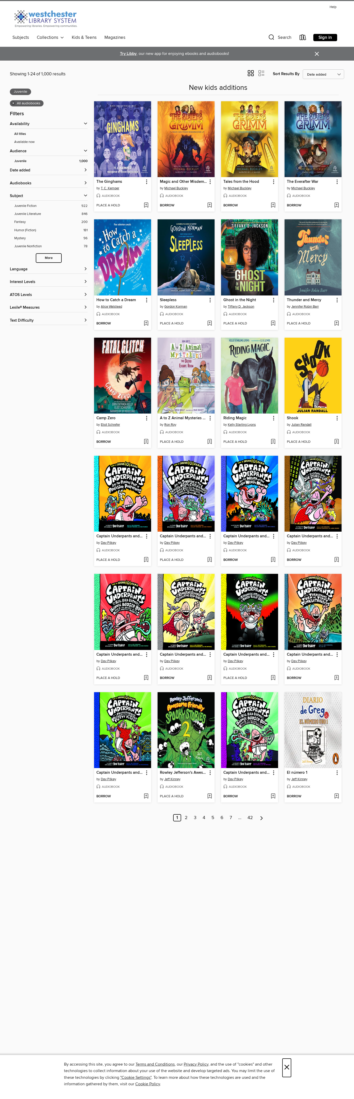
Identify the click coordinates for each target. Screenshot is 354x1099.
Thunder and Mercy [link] (304, 300)
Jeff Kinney (172, 779)
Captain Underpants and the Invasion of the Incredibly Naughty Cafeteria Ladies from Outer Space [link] (183, 536)
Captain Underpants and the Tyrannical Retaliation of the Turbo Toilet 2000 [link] (247, 654)
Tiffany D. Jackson (241, 307)
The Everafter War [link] (302, 181)
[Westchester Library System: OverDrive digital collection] (48, 18)
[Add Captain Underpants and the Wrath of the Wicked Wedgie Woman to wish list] (273, 560)
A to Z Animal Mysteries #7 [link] (183, 418)
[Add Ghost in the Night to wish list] (273, 323)
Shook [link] (292, 418)
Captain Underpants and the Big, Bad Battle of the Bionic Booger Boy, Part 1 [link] (120, 654)
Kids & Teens (84, 37)
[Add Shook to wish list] (336, 442)
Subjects (20, 37)
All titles (20, 134)
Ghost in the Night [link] (239, 300)
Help (333, 7)
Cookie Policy (147, 1084)
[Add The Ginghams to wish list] (146, 205)
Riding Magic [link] (234, 418)
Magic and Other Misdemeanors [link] (183, 181)
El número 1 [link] (297, 772)
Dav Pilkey (108, 543)
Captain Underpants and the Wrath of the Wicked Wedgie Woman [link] (247, 536)
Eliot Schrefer (110, 425)
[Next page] (262, 818)
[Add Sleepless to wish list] (209, 323)
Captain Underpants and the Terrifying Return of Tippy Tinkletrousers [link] (310, 654)
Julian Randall (301, 425)
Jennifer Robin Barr (305, 307)
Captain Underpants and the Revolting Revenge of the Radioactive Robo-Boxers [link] (183, 654)
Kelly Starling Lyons (242, 425)
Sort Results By (286, 73)
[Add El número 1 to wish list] (336, 796)
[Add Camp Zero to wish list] (146, 442)
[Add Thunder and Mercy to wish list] (336, 323)
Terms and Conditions (155, 1064)
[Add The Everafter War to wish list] (336, 205)
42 (250, 818)
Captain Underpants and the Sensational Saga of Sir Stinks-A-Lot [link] (310, 536)
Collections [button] (48, 37)
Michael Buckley (176, 188)
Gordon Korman (175, 307)
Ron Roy (170, 425)
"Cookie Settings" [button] (135, 1077)
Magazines (114, 37)
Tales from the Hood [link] (241, 181)
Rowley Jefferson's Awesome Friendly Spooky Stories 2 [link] (183, 772)
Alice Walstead (111, 307)
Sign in (325, 37)
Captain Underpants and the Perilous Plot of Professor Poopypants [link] (120, 536)
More (49, 258)
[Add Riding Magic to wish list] (273, 442)
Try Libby (128, 53)
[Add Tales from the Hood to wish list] (273, 205)
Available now (24, 142)
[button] (279, 38)
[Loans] (303, 38)
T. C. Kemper (110, 188)
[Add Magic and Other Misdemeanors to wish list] (209, 205)
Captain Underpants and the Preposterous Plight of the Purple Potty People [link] (120, 772)
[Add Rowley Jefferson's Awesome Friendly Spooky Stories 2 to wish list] (209, 796)
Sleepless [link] (168, 300)
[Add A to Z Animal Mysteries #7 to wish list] (209, 442)
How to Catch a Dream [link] (116, 300)
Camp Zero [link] (106, 418)
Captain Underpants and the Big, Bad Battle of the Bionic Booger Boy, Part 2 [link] (247, 772)
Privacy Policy (196, 1064)
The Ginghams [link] (109, 181)
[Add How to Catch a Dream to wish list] (146, 323)
